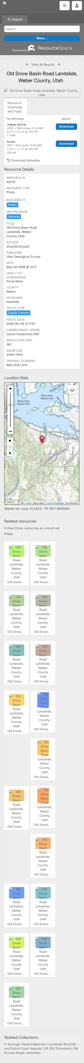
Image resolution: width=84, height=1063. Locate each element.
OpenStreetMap (55, 503)
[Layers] (72, 389)
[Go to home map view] (10, 441)
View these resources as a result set (33, 528)
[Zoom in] (10, 388)
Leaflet (27, 503)
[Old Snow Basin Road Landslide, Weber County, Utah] (42, 92)
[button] (41, 439)
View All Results (43, 65)
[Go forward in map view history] (10, 447)
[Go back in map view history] (10, 453)
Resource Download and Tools (15, 107)
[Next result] (59, 64)
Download (66, 126)
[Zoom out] (10, 431)
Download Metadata (25, 160)
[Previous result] (27, 64)
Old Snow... (15, 582)
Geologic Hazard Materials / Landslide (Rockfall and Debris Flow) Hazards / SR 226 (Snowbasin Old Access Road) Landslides (41, 1048)
